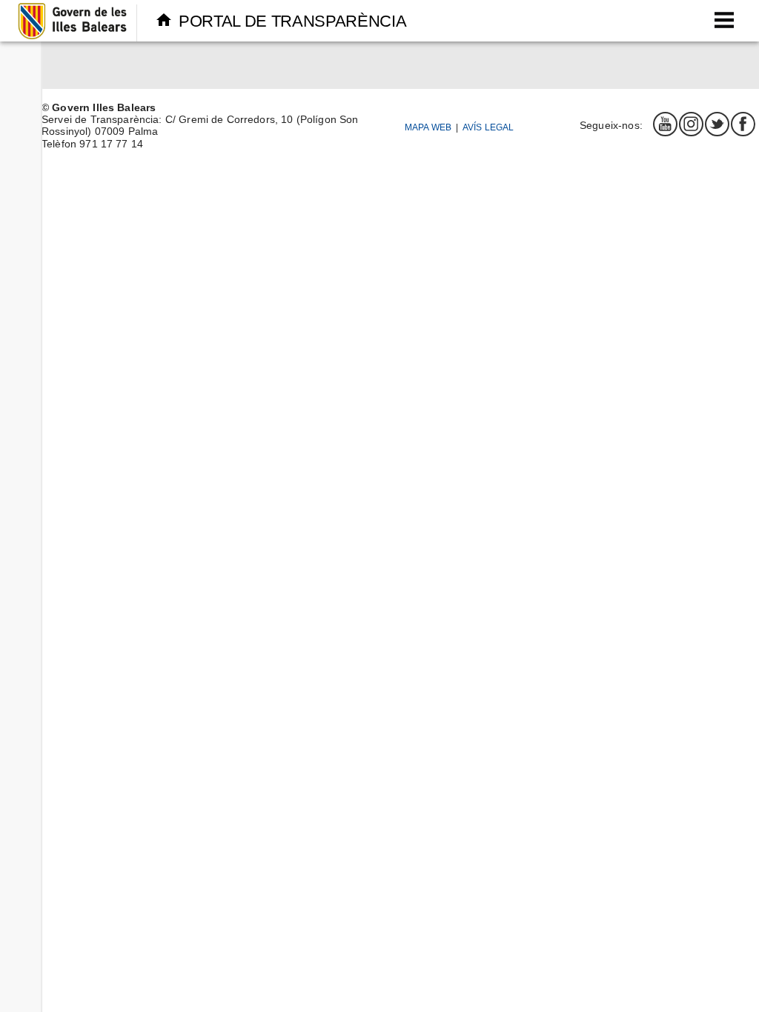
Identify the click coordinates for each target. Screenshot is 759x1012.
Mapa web (428, 127)
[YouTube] (665, 124)
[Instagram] (691, 124)
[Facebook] (743, 124)
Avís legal (488, 127)
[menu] (723, 20)
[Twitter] (717, 124)
